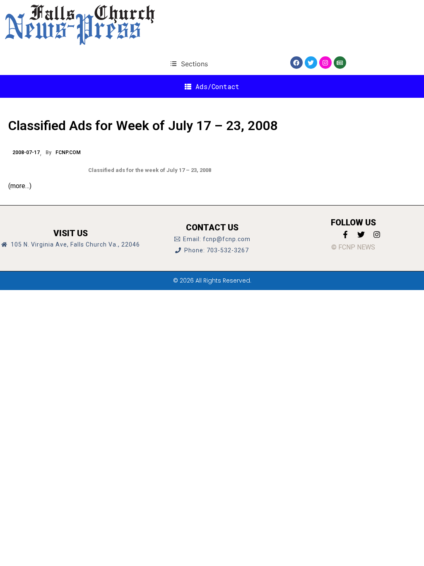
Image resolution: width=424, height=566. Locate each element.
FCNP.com (68, 152)
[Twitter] (311, 62)
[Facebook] (296, 62)
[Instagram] (325, 62)
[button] (189, 63)
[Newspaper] (340, 62)
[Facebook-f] (345, 234)
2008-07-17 (26, 152)
